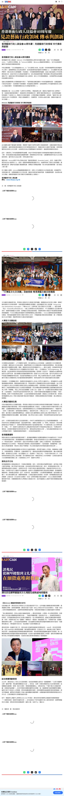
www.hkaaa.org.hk (13, 180)
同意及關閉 (57, 792)
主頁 (4, 41)
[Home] (7, 1)
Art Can (12, 41)
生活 (8, 41)
